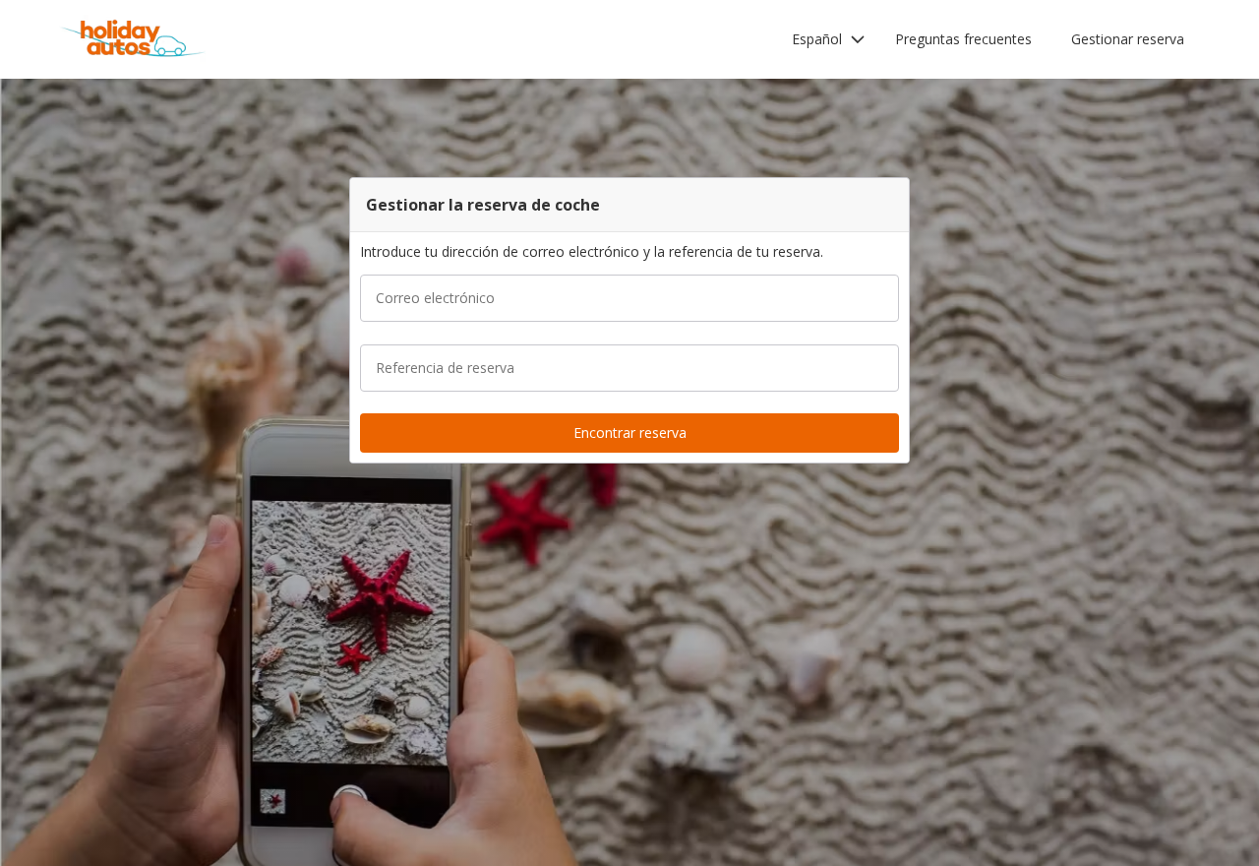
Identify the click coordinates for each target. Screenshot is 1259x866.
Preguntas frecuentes (963, 39)
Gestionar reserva (1127, 39)
